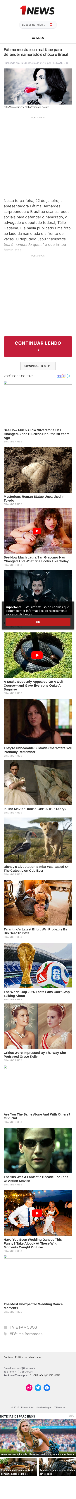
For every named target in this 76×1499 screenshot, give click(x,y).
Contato (8, 1357)
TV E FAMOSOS (23, 1327)
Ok (38, 621)
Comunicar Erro (35, 365)
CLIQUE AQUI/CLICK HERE (45, 1375)
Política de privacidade (28, 1357)
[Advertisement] (38, 157)
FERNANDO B (60, 62)
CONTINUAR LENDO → (38, 346)
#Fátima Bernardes (26, 1334)
